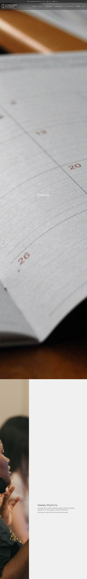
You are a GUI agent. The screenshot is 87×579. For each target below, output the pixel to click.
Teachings (48, 6)
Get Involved (69, 6)
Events (78, 6)
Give (83, 6)
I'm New (34, 6)
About (40, 6)
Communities (58, 6)
